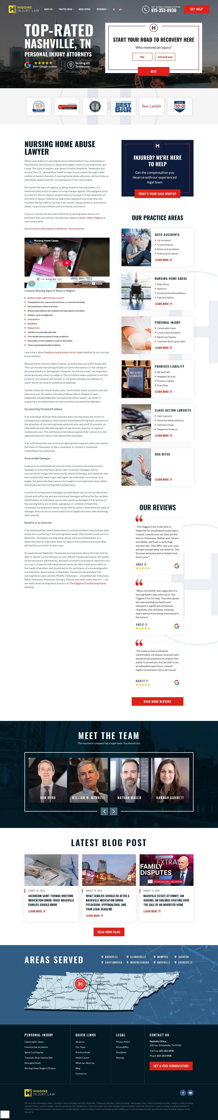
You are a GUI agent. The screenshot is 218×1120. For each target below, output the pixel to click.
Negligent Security (166, 376)
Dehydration (34, 319)
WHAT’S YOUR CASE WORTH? (157, 193)
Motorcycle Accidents (168, 249)
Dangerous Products (167, 429)
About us (80, 1041)
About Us (48, 9)
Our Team (80, 1047)
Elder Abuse (163, 284)
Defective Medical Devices (170, 420)
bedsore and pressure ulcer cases (64, 352)
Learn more (162, 260)
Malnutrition (33, 328)
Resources (101, 9)
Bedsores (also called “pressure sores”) (46, 298)
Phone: (160, 1055)
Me (142, 56)
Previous (104, 811)
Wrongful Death (32, 1063)
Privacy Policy (123, 1041)
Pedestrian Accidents (167, 253)
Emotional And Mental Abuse (171, 293)
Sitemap (120, 1057)
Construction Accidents (169, 332)
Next (154, 71)
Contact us (81, 1073)
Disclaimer (121, 1052)
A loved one (165, 56)
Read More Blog (109, 932)
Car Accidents (164, 240)
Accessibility (122, 1047)
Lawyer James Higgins (90, 217)
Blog (78, 1068)
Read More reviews (157, 701)
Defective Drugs (165, 424)
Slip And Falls (163, 372)
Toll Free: (162, 1050)
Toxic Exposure (164, 416)
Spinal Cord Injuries (166, 337)
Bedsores (162, 288)
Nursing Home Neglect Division (40, 1068)
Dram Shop (162, 385)
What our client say (85, 1063)
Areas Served (84, 9)
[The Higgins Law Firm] (24, 9)
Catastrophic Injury (166, 328)
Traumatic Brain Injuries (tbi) (171, 341)
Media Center (82, 1057)
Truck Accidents (165, 244)
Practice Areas (65, 9)
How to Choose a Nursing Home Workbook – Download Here (54, 228)
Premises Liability (165, 381)
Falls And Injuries (165, 297)
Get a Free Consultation (171, 1065)
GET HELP (196, 9)
